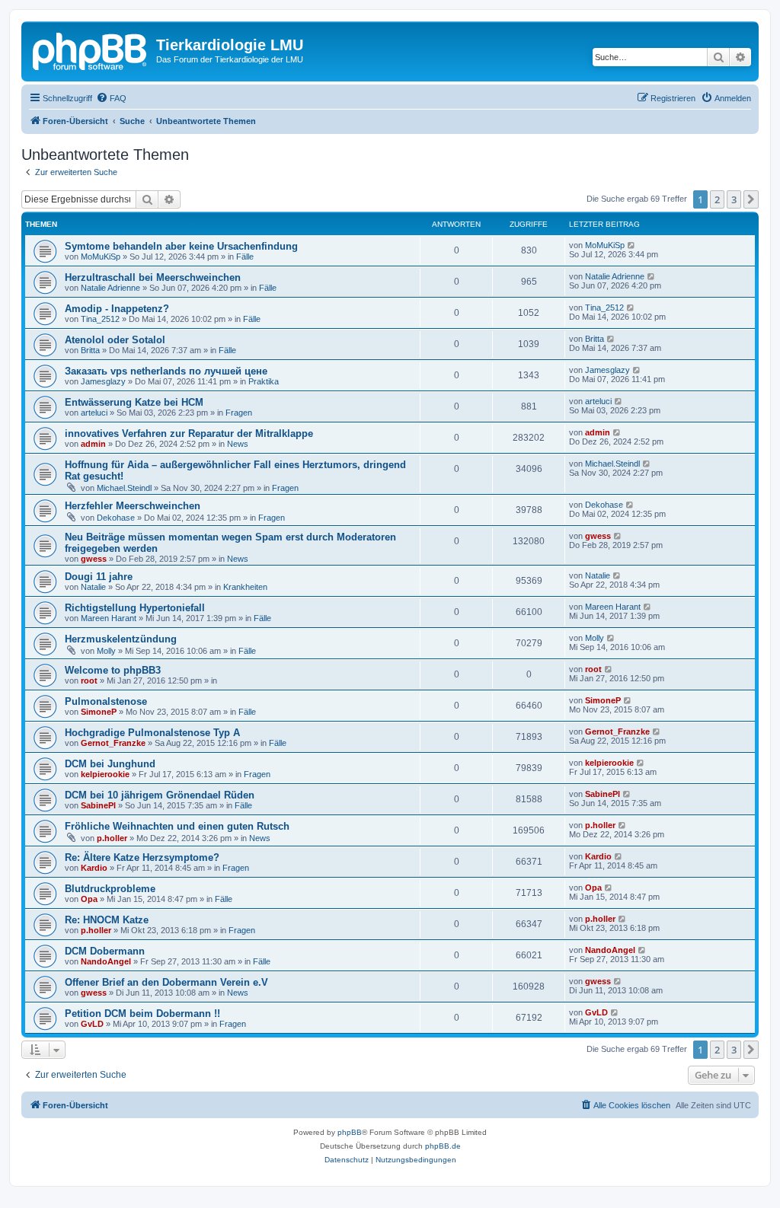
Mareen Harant (108, 618)
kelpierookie (105, 774)
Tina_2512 (100, 319)
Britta (90, 350)
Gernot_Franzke (113, 742)
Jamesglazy (103, 381)
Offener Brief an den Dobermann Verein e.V (166, 982)
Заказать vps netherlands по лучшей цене (166, 371)
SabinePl (98, 805)
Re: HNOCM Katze (107, 920)
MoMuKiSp (100, 256)
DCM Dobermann (105, 951)
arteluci (94, 412)
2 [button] (717, 199)
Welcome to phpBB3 (113, 670)
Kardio (94, 867)
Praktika (263, 381)
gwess (94, 558)
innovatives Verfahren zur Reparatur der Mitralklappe (189, 433)
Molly (106, 650)
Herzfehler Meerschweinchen (132, 506)
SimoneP (99, 711)
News (237, 443)
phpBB (349, 1132)
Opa (89, 899)
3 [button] (734, 199)
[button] (751, 199)
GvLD (92, 1023)
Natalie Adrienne (110, 287)
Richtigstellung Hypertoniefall (135, 608)
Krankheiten (245, 586)
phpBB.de (443, 1146)
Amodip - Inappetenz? (117, 308)
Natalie (93, 586)
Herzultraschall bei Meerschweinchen (153, 277)
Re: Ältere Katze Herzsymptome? (142, 857)
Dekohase (116, 517)
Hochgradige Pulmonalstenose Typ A (152, 732)
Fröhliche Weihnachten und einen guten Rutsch (177, 826)
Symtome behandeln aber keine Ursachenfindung (181, 246)
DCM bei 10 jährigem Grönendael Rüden (159, 795)
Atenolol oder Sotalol (115, 340)
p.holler (112, 838)
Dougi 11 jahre (99, 576)
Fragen (238, 412)
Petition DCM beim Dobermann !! (142, 1013)
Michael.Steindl (124, 487)
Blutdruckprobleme (110, 888)
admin (93, 443)
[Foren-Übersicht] (90, 49)
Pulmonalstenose (106, 701)
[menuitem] (111, 98)
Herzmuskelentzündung (121, 639)
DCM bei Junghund (110, 764)
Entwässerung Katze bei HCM (134, 402)
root (89, 680)
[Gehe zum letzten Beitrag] (632, 245)
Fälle (245, 256)
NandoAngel (106, 961)
